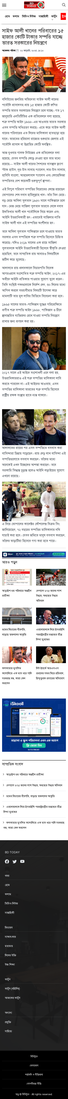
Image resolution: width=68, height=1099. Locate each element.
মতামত (9, 946)
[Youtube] (22, 861)
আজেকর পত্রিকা (9, 50)
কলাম (16, 16)
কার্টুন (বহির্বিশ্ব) (12, 988)
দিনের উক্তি (10, 955)
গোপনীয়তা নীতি (34, 1083)
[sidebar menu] (4, 5)
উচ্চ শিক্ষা (10, 964)
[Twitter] (15, 861)
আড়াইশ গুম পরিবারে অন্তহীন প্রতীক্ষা (25, 774)
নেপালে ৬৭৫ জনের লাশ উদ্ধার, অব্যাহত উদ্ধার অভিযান (48, 596)
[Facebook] (7, 861)
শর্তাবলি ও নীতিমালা (34, 1074)
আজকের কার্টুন (12, 998)
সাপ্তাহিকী (43, 16)
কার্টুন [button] (54, 16)
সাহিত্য (8, 1031)
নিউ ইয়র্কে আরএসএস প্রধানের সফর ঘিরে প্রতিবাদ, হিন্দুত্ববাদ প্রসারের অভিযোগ (50, 673)
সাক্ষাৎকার (10, 937)
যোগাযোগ (34, 1065)
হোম (7, 16)
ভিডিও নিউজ (29, 16)
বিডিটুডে (34, 1056)
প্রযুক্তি (8, 1022)
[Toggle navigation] (64, 5)
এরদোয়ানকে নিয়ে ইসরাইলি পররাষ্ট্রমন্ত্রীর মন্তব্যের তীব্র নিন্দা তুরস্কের (50, 634)
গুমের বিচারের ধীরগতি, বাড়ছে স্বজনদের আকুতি (30, 796)
